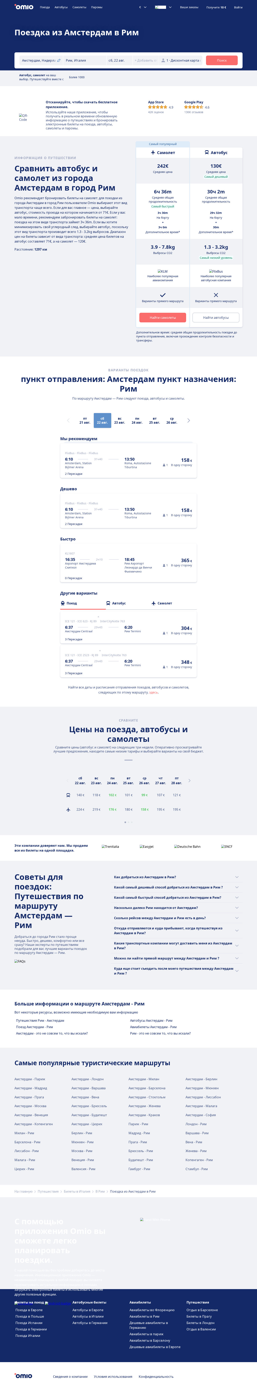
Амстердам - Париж (29, 1079)
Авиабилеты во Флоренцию (152, 1310)
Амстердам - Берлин (201, 1079)
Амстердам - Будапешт (89, 1115)
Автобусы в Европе (87, 1310)
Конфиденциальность (156, 1376)
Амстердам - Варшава (88, 1088)
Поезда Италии (27, 1335)
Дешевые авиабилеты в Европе (155, 1347)
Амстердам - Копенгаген (33, 1124)
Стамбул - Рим (197, 1169)
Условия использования (113, 1376)
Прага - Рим (137, 1142)
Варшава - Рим (197, 1133)
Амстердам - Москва (30, 1106)
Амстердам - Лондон (87, 1079)
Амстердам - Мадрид (30, 1088)
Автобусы (61, 7)
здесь (153, 692)
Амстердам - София (201, 1115)
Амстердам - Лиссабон (203, 1097)
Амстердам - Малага (201, 1106)
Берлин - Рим (81, 1133)
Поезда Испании (28, 1323)
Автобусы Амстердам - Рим (151, 1020)
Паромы (96, 7)
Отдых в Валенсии (201, 1329)
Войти (238, 7)
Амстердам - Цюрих (86, 1124)
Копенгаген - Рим (199, 1160)
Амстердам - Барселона (146, 1088)
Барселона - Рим (27, 1142)
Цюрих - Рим (24, 1169)
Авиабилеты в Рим (145, 1316)
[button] (120, 60)
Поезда (45, 7)
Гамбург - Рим (139, 1169)
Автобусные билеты (89, 1302)
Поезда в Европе (29, 1310)
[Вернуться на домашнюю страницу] (27, 7)
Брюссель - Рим (140, 1151)
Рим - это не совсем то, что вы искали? (160, 1033)
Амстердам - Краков (144, 1115)
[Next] (189, 420)
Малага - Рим (24, 1160)
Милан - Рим (24, 1133)
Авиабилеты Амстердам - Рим (153, 1027)
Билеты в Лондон (201, 1323)
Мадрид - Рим (139, 1133)
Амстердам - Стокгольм (146, 1097)
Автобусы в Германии (90, 1323)
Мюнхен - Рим (82, 1142)
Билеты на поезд (29, 1302)
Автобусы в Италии (88, 1316)
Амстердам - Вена (85, 1097)
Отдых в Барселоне (202, 1310)
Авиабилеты (140, 1302)
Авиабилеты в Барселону (150, 1340)
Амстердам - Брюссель (89, 1106)
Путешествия (48, 1191)
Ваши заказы (189, 7)
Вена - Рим (194, 1142)
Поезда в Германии (31, 1329)
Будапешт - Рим (140, 1160)
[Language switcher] (163, 7)
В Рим (100, 1191)
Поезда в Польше (29, 1316)
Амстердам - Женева (144, 1106)
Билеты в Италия (77, 1191)
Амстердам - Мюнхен (202, 1088)
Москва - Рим (81, 1151)
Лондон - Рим (196, 1124)
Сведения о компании (70, 1376)
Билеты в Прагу (199, 1316)
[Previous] (67, 780)
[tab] (83, 603)
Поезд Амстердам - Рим (34, 1027)
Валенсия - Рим (83, 1169)
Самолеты (79, 7)
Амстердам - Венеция (31, 1115)
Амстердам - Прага (29, 1097)
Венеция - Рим (82, 1160)
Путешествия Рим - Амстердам (40, 1020)
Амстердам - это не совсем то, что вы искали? (52, 1033)
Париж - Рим (138, 1124)
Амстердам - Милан (143, 1079)
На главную (23, 1191)
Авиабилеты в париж (146, 1334)
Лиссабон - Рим (26, 1151)
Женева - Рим (196, 1151)
